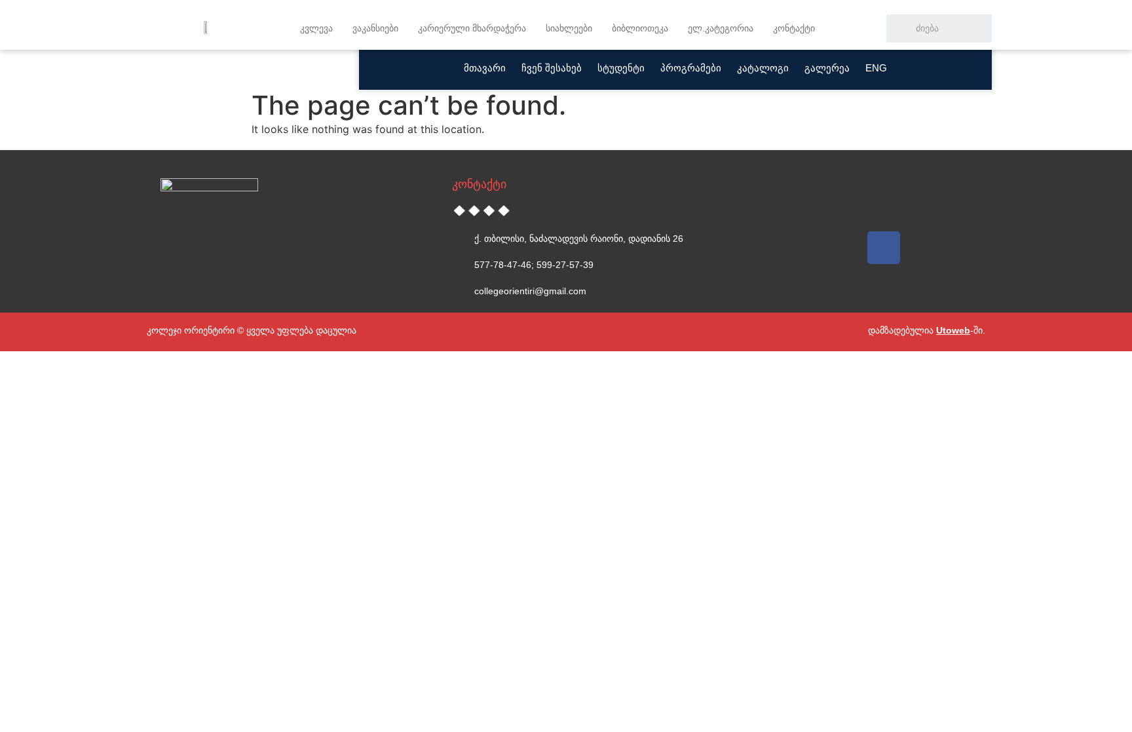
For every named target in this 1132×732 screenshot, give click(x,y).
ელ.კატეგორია (720, 28)
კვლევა (316, 28)
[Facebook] (883, 247)
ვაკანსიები (375, 28)
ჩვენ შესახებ (551, 67)
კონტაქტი (794, 28)
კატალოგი (763, 67)
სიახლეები (569, 28)
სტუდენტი (621, 67)
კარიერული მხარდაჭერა (472, 28)
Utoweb (953, 330)
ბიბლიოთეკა (640, 28)
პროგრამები (690, 67)
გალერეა (827, 67)
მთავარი (485, 67)
